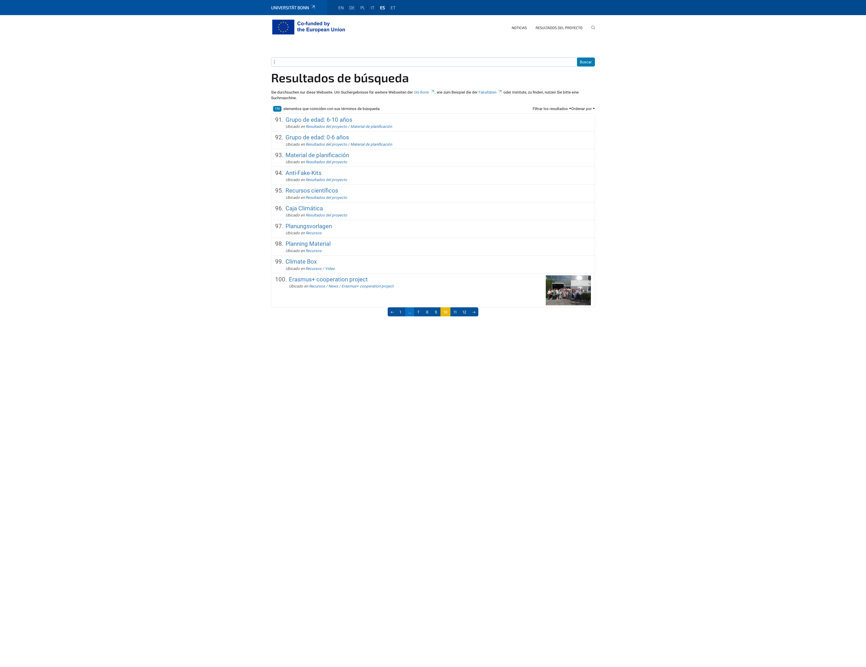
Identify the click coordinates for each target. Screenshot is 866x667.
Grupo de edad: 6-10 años (319, 119)
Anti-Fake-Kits (303, 173)
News (333, 286)
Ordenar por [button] (581, 108)
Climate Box (301, 261)
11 (455, 312)
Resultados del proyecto (559, 27)
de (352, 7)
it (372, 7)
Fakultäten (487, 92)
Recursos (314, 233)
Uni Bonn (421, 92)
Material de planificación (371, 126)
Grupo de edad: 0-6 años (317, 137)
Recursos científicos (312, 190)
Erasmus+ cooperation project (328, 279)
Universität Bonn (290, 7)
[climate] (309, 27)
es (382, 7)
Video (330, 268)
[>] (474, 311)
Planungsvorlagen (309, 226)
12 (464, 312)
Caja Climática (304, 208)
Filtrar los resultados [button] (550, 108)
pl (362, 7)
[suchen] (591, 30)
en (341, 7)
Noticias (519, 27)
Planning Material (308, 243)
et (393, 7)
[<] (392, 311)
